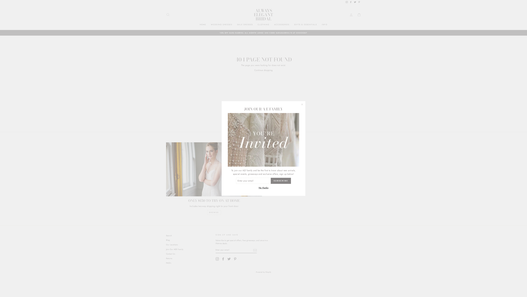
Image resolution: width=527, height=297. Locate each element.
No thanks (263, 187)
